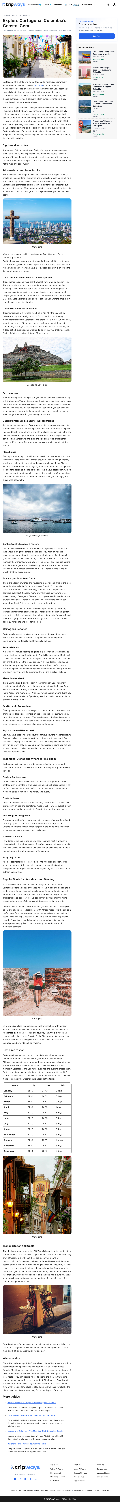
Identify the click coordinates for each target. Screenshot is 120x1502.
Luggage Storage (103, 1473)
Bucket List (54, 1481)
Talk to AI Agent (56, 1469)
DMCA (52, 1490)
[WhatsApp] (35, 1479)
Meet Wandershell (80, 1481)
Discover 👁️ (87, 5)
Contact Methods (80, 1473)
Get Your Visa (102, 1469)
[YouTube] (15, 1479)
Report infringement (64, 1490)
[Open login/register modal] (114, 4)
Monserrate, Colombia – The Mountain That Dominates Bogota (35, 1431)
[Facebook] (30, 1479)
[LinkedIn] (25, 1479)
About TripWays (80, 1469)
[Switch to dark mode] (108, 4)
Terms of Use (16, 1490)
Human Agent (55, 1473)
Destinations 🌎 (34, 5)
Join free (96, 36)
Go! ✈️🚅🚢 (74, 5)
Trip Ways (6, 15)
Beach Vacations (24, 15)
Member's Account (57, 1477)
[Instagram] (20, 1479)
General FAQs (79, 1477)
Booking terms (28, 1490)
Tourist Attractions (50, 31)
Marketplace (78, 1490)
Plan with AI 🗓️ (60, 5)
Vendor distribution (92, 1490)
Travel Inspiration (64, 31)
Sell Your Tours (102, 1477)
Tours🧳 (47, 5)
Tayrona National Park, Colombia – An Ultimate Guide (31, 1415)
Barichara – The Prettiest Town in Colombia (27, 1444)
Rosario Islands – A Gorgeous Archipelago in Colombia (32, 1402)
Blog (13, 15)
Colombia (38, 85)
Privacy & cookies (41, 1490)
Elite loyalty (105, 1490)
